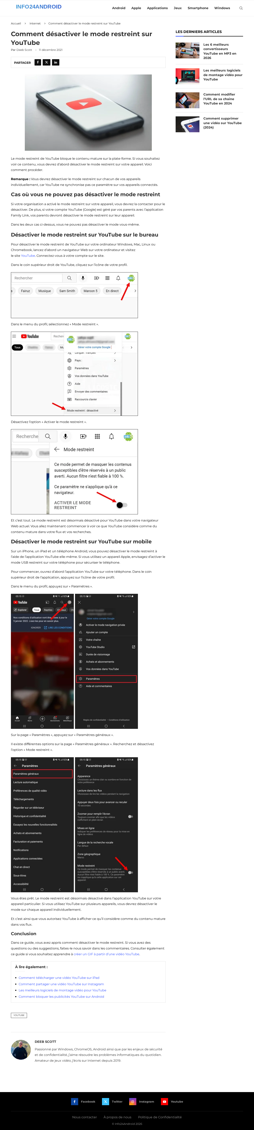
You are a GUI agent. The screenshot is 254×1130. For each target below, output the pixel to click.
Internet (35, 23)
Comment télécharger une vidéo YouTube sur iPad (59, 978)
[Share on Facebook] (38, 62)
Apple (136, 8)
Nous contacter (84, 1117)
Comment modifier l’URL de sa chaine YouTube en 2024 (219, 99)
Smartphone (198, 8)
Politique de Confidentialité (160, 1117)
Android (118, 8)
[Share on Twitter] (46, 62)
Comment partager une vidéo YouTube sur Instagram (61, 984)
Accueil (16, 23)
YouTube (28, 256)
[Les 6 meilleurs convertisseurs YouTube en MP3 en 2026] (187, 50)
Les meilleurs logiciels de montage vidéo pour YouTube (62, 990)
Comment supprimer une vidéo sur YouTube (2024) (222, 123)
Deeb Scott (24, 50)
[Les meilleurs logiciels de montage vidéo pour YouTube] (187, 76)
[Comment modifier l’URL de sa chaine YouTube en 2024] (187, 100)
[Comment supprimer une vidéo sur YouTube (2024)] (187, 124)
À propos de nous (117, 1117)
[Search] (241, 8)
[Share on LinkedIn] (55, 62)
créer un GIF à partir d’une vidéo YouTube (106, 954)
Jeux (178, 8)
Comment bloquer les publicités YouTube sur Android (61, 997)
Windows (222, 8)
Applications (157, 8)
